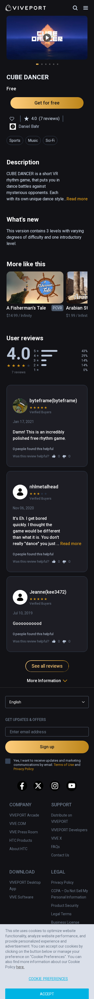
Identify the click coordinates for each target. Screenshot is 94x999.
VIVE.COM (17, 824)
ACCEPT (47, 989)
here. (20, 962)
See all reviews (47, 666)
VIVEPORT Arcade (24, 815)
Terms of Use (64, 765)
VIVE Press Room (23, 832)
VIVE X (56, 838)
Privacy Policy (62, 882)
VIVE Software (21, 897)
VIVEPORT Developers (69, 830)
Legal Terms (61, 914)
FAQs (55, 847)
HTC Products (20, 840)
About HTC (18, 849)
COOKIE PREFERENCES (48, 973)
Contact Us (60, 855)
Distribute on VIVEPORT (61, 818)
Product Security (65, 905)
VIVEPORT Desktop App (25, 885)
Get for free (47, 103)
